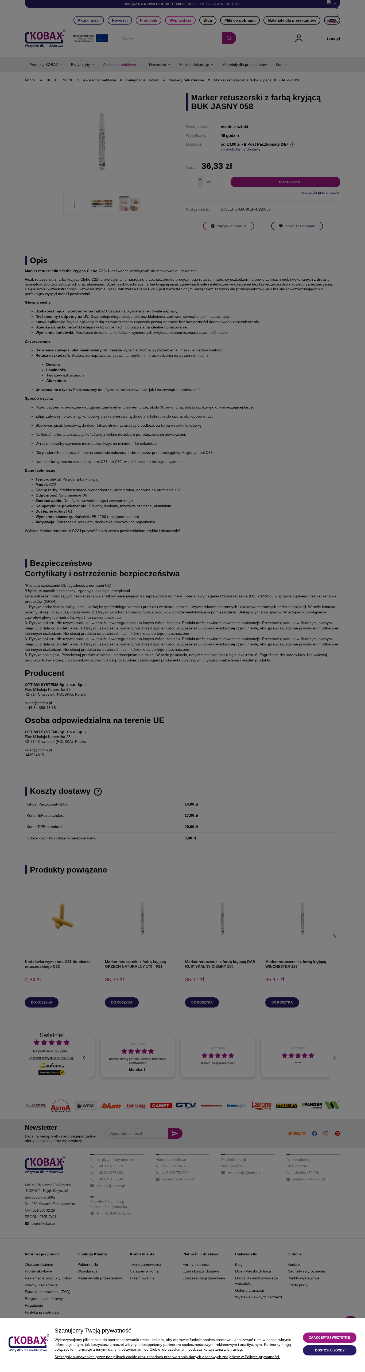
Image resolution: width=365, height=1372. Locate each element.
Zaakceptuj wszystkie (329, 1337)
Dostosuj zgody (330, 1350)
